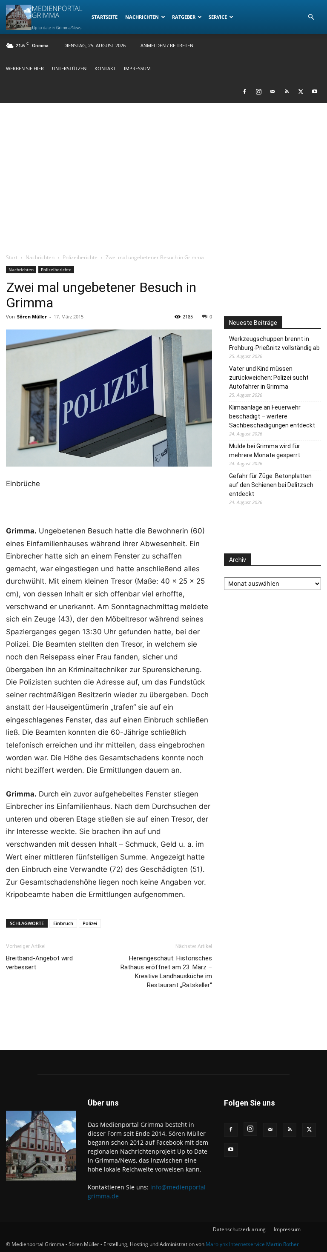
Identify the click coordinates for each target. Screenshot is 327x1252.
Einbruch (63, 923)
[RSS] (286, 91)
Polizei (90, 923)
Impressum (137, 68)
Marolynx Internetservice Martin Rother (252, 1244)
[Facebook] (244, 91)
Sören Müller (32, 316)
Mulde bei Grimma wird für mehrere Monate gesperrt (264, 450)
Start (11, 257)
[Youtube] (314, 91)
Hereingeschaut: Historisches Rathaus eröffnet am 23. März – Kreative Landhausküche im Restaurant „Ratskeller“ (166, 971)
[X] (300, 91)
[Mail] (272, 91)
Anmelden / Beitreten (167, 45)
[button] (311, 17)
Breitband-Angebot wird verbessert (39, 962)
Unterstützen (69, 68)
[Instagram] (258, 91)
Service (218, 17)
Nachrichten (142, 17)
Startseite (105, 17)
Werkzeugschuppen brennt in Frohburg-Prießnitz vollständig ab (274, 343)
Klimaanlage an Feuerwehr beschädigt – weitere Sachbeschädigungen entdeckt (272, 416)
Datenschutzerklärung (239, 1229)
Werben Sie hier (25, 68)
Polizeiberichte (80, 257)
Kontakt (105, 68)
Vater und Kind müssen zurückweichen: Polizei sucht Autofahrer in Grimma (269, 377)
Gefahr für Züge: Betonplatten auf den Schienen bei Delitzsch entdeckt (271, 485)
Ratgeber (183, 17)
